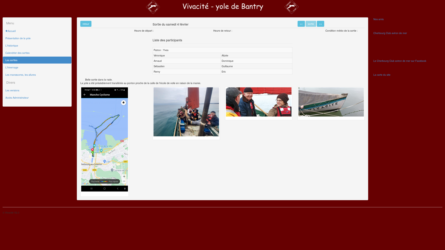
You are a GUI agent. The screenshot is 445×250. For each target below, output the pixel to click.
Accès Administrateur (17, 97)
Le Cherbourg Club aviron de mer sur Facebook (399, 60)
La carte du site (381, 74)
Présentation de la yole (18, 38)
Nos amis (378, 19)
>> (320, 24)
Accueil (12, 31)
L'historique (11, 45)
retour (86, 24)
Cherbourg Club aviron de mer (390, 33)
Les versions (12, 90)
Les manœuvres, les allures (20, 74)
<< (301, 24)
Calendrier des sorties (17, 53)
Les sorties (11, 60)
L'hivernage (11, 67)
